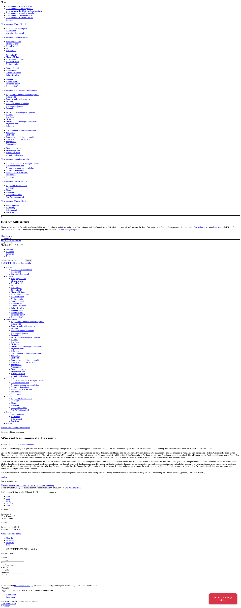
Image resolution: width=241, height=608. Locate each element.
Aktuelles (26, 159)
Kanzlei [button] (29, 6)
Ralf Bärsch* (11, 51)
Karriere (24, 201)
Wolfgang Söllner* (13, 41)
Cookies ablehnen (13, 229)
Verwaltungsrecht (13, 150)
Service (24, 181)
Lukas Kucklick (12, 75)
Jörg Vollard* (11, 55)
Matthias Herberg (13, 57)
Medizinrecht (11, 119)
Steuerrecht (10, 132)
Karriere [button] (29, 18)
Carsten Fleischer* (13, 73)
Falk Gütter (10, 48)
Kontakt (9, 20)
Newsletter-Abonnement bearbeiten (20, 168)
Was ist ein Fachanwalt (15, 33)
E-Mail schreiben (74, 488)
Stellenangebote (12, 205)
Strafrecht (10, 135)
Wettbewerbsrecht (13, 153)
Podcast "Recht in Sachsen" (17, 172)
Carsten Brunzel (12, 68)
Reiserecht (10, 126)
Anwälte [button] (30, 9)
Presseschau (11, 175)
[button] (8, 496)
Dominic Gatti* (12, 86)
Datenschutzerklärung (23, 585)
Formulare (10, 192)
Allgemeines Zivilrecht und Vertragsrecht (22, 95)
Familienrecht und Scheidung (17, 104)
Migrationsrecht (12, 124)
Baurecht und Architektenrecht (18, 99)
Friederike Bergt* (13, 84)
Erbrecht (9, 101)
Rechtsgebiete (31, 90)
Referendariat (11, 210)
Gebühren (10, 188)
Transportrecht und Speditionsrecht (20, 137)
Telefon (5, 562)
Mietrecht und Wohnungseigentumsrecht (22, 121)
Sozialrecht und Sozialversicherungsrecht (22, 130)
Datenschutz (199, 227)
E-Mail (4, 567)
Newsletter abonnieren (15, 166)
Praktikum (10, 212)
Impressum (217, 227)
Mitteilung (6, 572)
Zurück (4, 477)
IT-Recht (9, 115)
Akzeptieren (6, 238)
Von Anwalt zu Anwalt (15, 197)
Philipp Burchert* (13, 79)
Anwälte (25, 37)
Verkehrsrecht (11, 144)
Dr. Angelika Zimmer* (15, 59)
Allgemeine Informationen (16, 186)
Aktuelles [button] (31, 13)
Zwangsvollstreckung (14, 155)
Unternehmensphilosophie (16, 28)
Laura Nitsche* (12, 81)
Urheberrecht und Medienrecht (18, 139)
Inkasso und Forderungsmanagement (20, 112)
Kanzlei (24, 24)
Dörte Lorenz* (12, 70)
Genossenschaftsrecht (14, 106)
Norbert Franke (12, 64)
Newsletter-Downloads (15, 170)
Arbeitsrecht (11, 97)
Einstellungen (66, 229)
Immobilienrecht (12, 108)
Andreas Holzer (12, 62)
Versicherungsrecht (13, 148)
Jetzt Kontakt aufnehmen (11, 240)
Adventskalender (12, 177)
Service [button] (29, 15)
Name (4, 558)
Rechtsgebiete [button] (36, 11)
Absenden (5, 588)
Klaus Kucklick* (12, 46)
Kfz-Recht (10, 117)
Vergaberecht (11, 142)
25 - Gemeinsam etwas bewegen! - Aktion (22, 163)
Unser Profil (11, 31)
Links (8, 190)
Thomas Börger (12, 44)
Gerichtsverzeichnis (14, 195)
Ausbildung (10, 208)
